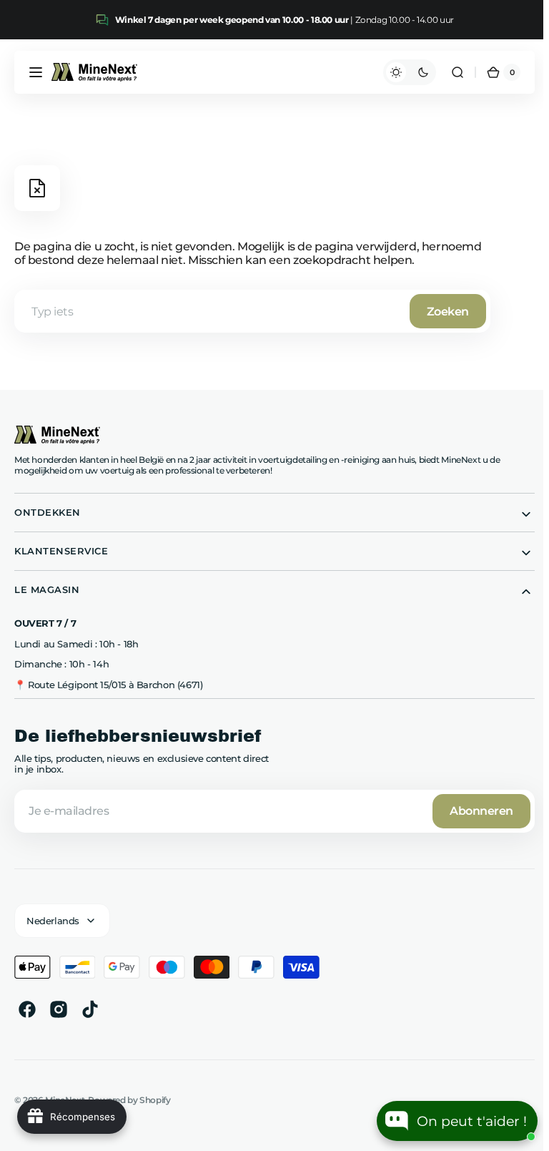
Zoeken (448, 311)
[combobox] (252, 311)
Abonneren (476, 811)
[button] (35, 72)
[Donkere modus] (403, 72)
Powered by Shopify (129, 1099)
